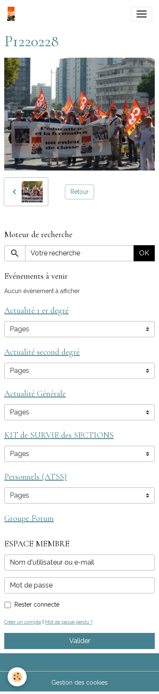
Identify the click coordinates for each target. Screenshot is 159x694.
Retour (79, 191)
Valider (79, 641)
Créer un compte (22, 622)
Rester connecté (36, 604)
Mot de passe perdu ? (68, 622)
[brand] (13, 14)
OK (144, 253)
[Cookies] (17, 676)
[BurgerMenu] (141, 14)
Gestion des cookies (79, 682)
